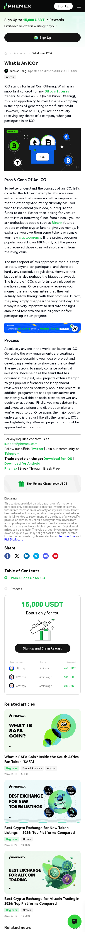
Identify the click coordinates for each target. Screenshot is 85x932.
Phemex (10, 468)
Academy (20, 53)
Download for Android (22, 463)
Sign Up (45, 37)
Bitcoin (57, 222)
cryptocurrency (30, 237)
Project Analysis (32, 768)
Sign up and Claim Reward (42, 648)
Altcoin (10, 77)
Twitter (37, 448)
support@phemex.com (20, 443)
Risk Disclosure (13, 539)
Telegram (12, 453)
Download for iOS (58, 458)
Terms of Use (66, 536)
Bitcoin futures (57, 91)
